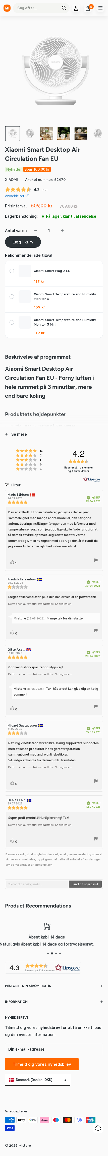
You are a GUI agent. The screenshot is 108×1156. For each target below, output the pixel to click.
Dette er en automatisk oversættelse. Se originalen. (40, 604)
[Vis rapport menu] (96, 561)
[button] (43, 968)
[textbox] (37, 884)
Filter (15, 485)
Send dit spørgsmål (85, 884)
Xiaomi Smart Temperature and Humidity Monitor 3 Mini (65, 322)
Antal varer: (16, 230)
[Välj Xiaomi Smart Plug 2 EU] (11, 271)
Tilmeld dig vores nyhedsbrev (42, 1064)
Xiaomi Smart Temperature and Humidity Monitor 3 (65, 296)
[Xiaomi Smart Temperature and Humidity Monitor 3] (25, 297)
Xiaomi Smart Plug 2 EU (52, 271)
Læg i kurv (23, 242)
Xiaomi (11, 179)
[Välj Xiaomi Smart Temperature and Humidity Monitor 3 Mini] (11, 322)
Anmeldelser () (17, 196)
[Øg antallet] (62, 230)
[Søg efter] (64, 8)
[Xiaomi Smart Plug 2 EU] (25, 271)
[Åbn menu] (100, 8)
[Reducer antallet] (35, 230)
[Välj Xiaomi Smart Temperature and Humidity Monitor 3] (11, 296)
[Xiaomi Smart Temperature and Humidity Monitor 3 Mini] (25, 322)
